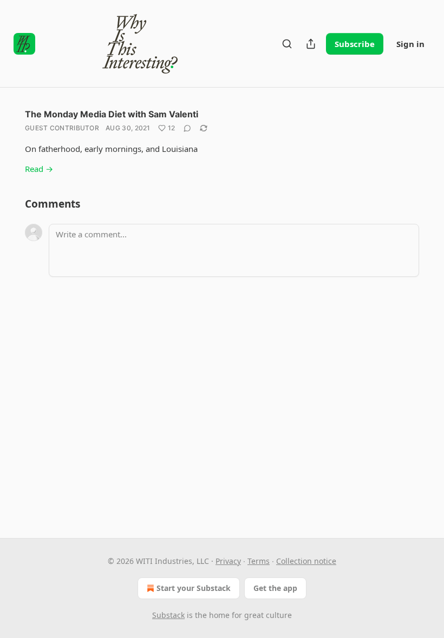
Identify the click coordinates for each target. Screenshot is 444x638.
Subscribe (355, 43)
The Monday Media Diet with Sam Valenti (111, 114)
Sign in (410, 43)
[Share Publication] (311, 44)
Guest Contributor (62, 128)
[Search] (287, 44)
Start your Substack (193, 588)
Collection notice (306, 561)
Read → (39, 168)
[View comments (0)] (187, 128)
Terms (258, 561)
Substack (168, 615)
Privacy (228, 561)
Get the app (275, 588)
